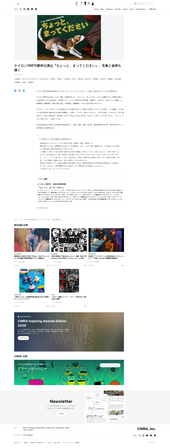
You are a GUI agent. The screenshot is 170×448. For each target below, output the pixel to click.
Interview (118, 9)
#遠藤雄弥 (17, 82)
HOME (15, 219)
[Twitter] (21, 9)
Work (67, 427)
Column (125, 9)
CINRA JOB (152, 9)
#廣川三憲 (80, 79)
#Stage (24, 82)
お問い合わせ (57, 442)
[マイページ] (18, 3)
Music (25, 427)
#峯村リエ (60, 79)
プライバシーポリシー (68, 442)
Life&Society (60, 427)
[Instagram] (24, 9)
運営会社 (26, 442)
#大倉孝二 (52, 79)
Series (132, 9)
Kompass (30, 435)
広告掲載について (41, 442)
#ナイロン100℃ (44, 79)
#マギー (74, 79)
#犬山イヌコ (88, 79)
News (102, 9)
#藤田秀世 (110, 79)
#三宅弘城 (67, 79)
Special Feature (140, 9)
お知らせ (49, 442)
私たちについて (18, 442)
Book (53, 427)
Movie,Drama (40, 427)
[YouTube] (32, 9)
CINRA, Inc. (146, 429)
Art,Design (31, 427)
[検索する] (135, 3)
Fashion (30, 430)
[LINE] (36, 9)
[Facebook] (28, 9)
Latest (96, 9)
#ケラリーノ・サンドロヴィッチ (30, 79)
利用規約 (77, 442)
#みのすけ (103, 79)
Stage (20, 219)
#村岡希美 (95, 79)
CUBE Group (43, 208)
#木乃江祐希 (118, 79)
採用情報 (32, 442)
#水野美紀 (17, 79)
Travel (25, 430)
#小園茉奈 (30, 82)
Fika (24, 435)
